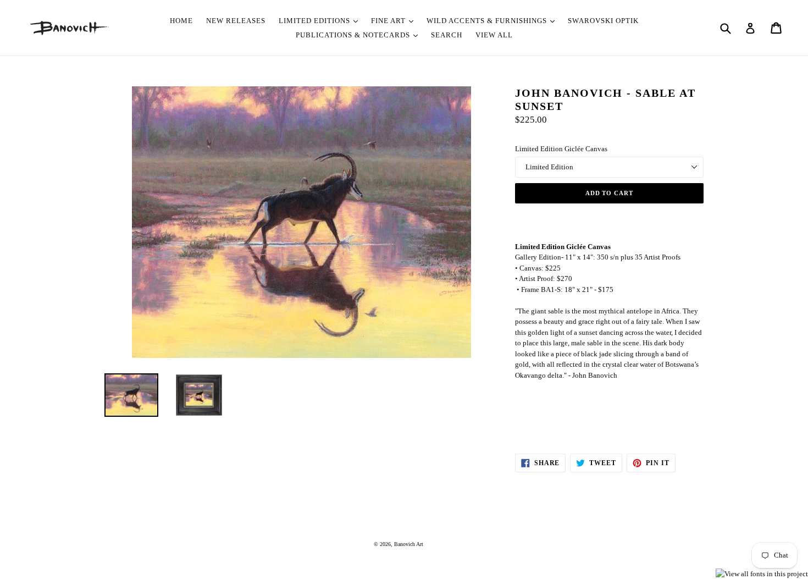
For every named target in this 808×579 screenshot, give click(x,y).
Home (181, 20)
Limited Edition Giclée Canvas (561, 149)
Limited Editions (315, 20)
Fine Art (389, 20)
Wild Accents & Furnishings (488, 20)
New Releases (235, 20)
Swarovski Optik (603, 20)
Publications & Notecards (354, 35)
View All (494, 35)
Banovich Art (408, 544)
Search (446, 35)
